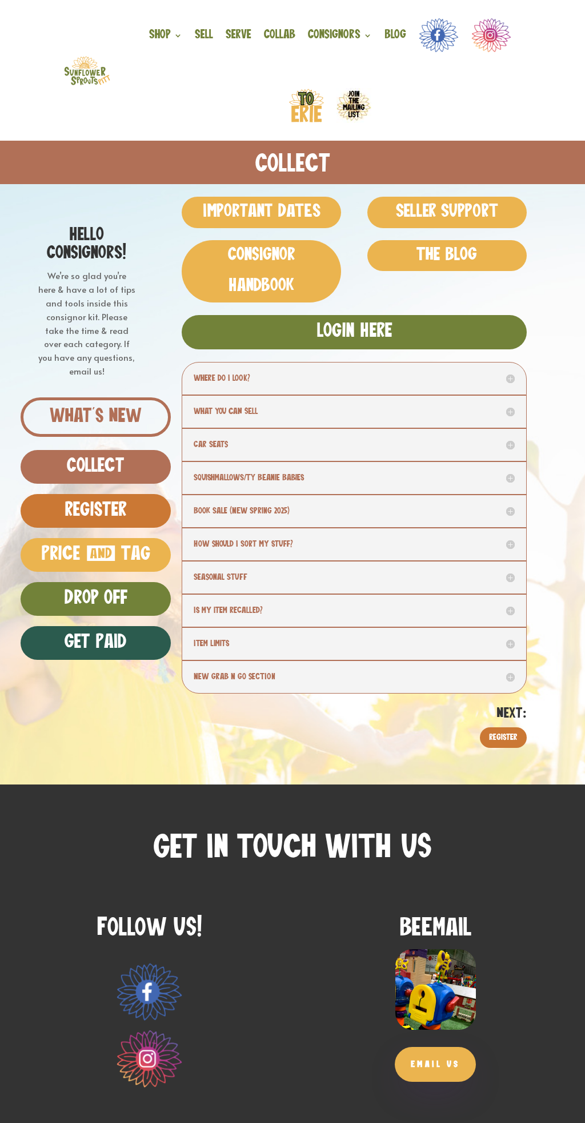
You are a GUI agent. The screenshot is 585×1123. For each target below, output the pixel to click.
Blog (395, 35)
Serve (238, 35)
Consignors (334, 35)
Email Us (435, 1064)
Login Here (354, 332)
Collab (279, 35)
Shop (160, 35)
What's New (96, 417)
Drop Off (96, 599)
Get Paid (96, 643)
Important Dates (261, 212)
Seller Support (447, 212)
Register (96, 511)
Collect (96, 467)
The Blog (446, 255)
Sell (204, 35)
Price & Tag (96, 555)
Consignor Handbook (261, 271)
